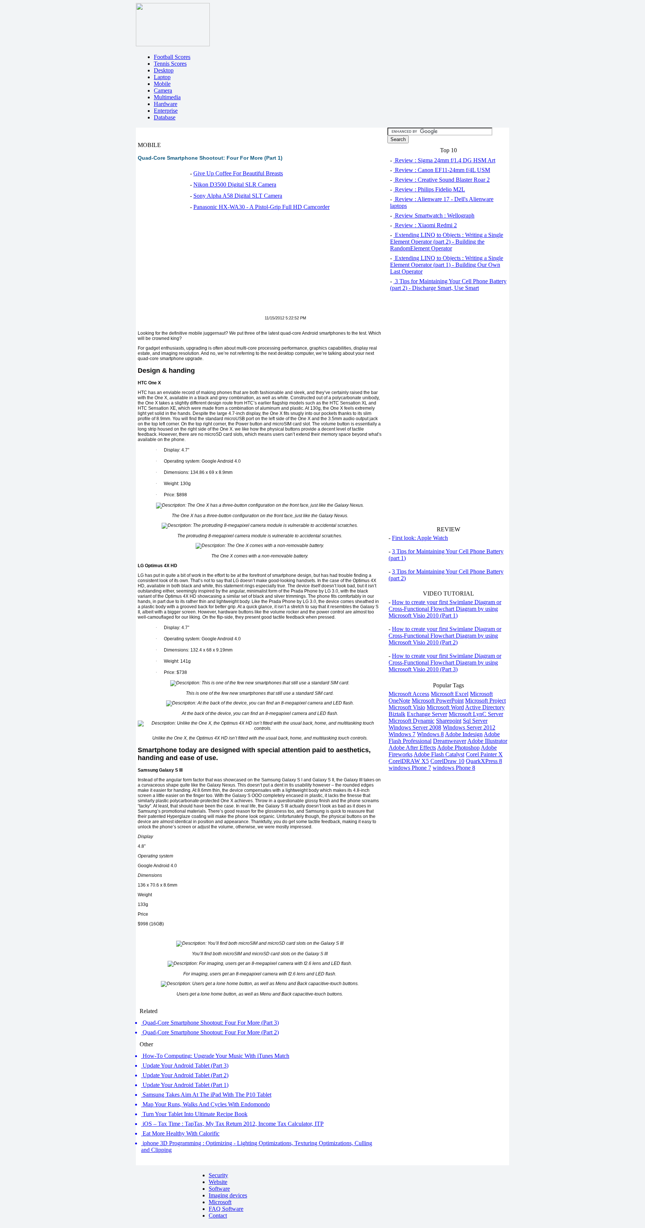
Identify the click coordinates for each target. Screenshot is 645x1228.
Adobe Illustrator (487, 741)
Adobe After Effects (412, 747)
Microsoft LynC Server (476, 714)
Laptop (162, 77)
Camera (163, 90)
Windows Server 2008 (415, 727)
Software (219, 1188)
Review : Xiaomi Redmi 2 (425, 225)
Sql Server (475, 721)
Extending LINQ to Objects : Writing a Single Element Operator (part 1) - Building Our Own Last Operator (446, 265)
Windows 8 (430, 734)
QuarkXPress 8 (484, 761)
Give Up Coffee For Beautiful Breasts (238, 173)
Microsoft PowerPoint (438, 700)
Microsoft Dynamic (411, 721)
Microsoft (220, 1202)
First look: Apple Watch (420, 538)
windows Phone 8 (454, 768)
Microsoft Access (409, 694)
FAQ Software (226, 1209)
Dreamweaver (449, 741)
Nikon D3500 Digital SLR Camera (234, 184)
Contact (218, 1215)
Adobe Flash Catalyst (439, 754)
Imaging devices (228, 1195)
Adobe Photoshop (458, 747)
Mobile (162, 84)
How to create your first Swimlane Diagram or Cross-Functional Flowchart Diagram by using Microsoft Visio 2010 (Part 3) (445, 662)
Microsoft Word (445, 707)
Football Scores (172, 57)
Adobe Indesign (464, 734)
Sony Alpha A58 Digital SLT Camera (237, 196)
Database (164, 117)
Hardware (165, 104)
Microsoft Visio (407, 707)
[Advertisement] (200, 267)
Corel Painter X (484, 754)
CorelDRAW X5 (409, 761)
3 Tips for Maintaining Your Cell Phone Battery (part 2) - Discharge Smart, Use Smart (448, 284)
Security (218, 1175)
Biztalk (397, 714)
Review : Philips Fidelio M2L (429, 189)
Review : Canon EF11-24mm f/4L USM (441, 170)
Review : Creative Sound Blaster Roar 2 (441, 179)
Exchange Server (427, 714)
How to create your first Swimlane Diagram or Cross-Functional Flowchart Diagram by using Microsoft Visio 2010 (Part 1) (445, 609)
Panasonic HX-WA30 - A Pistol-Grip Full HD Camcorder (261, 207)
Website (218, 1182)
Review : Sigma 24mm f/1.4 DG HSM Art (444, 160)
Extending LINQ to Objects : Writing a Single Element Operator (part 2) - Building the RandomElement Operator (446, 241)
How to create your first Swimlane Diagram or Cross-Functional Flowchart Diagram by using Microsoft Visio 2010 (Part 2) (445, 636)
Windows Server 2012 (469, 727)
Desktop (164, 70)
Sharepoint (448, 721)
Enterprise (166, 110)
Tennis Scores (170, 63)
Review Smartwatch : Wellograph (433, 215)
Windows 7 (402, 734)
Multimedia (167, 97)
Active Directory (485, 707)
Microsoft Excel (449, 694)
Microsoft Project (485, 700)
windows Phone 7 (410, 768)
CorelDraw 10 (447, 761)
